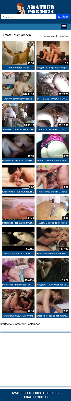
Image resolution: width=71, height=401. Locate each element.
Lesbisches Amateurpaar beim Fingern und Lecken (28, 284)
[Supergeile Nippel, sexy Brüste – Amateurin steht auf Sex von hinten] (18, 208)
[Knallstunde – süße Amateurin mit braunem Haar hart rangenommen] (18, 177)
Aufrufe (54, 36)
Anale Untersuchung (18, 67)
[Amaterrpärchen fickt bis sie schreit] (18, 239)
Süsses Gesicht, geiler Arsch (53, 222)
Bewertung (64, 36)
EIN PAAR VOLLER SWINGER (18, 129)
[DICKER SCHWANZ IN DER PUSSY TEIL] (52, 115)
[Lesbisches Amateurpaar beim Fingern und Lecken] (18, 270)
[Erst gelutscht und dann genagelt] (52, 301)
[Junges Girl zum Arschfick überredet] (52, 270)
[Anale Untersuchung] (18, 53)
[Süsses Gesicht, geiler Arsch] (52, 208)
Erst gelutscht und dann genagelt (53, 315)
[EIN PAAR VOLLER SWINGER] (18, 115)
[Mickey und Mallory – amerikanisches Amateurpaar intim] (18, 146)
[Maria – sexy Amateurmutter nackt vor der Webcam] (52, 146)
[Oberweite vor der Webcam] (18, 84)
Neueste (46, 36)
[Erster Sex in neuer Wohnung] (18, 301)
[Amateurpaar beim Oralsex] (52, 177)
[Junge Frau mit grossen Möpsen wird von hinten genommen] (52, 53)
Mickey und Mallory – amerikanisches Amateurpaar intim (31, 160)
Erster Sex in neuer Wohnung (18, 315)
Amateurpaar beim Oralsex (53, 191)
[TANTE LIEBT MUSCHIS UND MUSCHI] (52, 84)
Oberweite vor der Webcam (18, 98)
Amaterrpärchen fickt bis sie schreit (20, 253)
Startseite (6, 324)
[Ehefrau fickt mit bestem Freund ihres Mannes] (52, 239)
